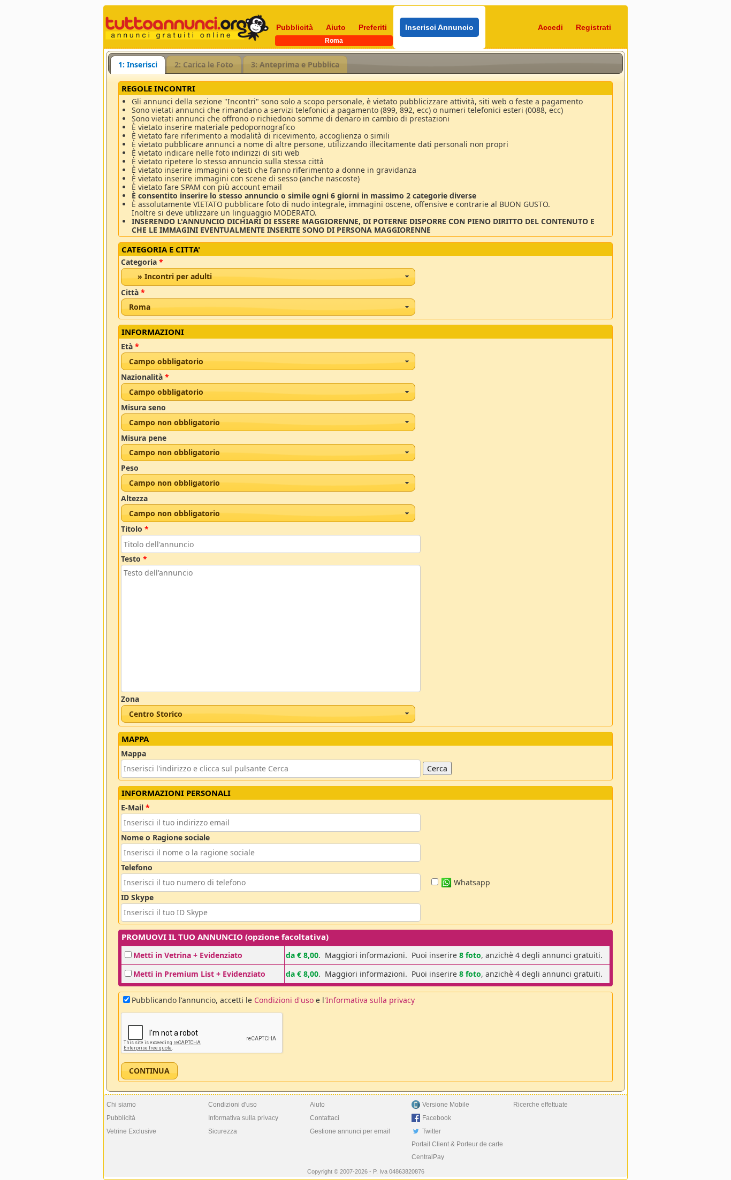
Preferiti (373, 27)
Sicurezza (222, 1131)
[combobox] (268, 277)
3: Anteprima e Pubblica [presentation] (295, 64)
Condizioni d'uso (284, 1000)
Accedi (550, 27)
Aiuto (336, 27)
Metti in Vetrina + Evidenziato (187, 955)
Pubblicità (294, 27)
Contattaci (324, 1118)
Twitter (431, 1131)
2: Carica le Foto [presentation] (203, 64)
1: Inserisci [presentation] (137, 64)
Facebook (436, 1118)
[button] (149, 1070)
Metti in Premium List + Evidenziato (199, 974)
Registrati (593, 27)
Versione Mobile (445, 1104)
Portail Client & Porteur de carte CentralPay (457, 1150)
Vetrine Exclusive (131, 1131)
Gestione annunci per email (350, 1131)
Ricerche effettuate (540, 1104)
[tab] (137, 65)
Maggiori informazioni (365, 955)
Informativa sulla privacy (370, 1000)
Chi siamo (121, 1104)
